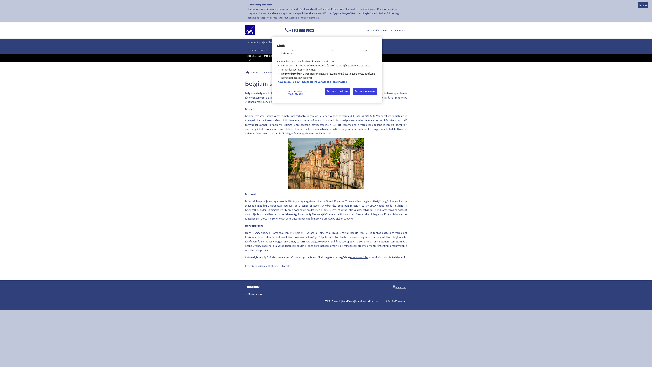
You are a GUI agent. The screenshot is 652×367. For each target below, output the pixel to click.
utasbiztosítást (359, 257)
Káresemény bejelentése (260, 42)
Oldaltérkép (348, 301)
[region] (327, 70)
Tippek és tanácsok (258, 50)
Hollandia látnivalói (279, 266)
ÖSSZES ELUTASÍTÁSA (337, 91)
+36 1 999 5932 (301, 30)
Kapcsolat (400, 30)
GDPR (327, 301)
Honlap (254, 72)
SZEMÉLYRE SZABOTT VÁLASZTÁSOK (295, 92)
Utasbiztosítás (255, 294)
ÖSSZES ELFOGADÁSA (365, 91)
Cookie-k (336, 301)
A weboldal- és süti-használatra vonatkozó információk (312, 81)
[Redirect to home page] (260, 30)
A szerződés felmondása (379, 30)
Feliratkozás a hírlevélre (366, 301)
